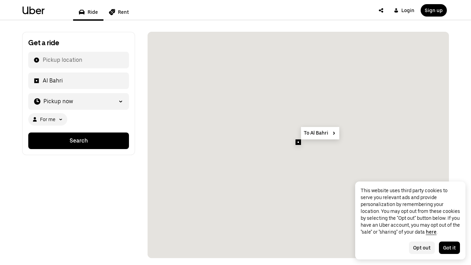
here (431, 232)
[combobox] (42, 60)
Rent (123, 12)
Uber (33, 10)
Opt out (422, 248)
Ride (93, 12)
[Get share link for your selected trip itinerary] (381, 10)
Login (407, 10)
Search (79, 140)
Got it (449, 248)
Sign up (434, 10)
